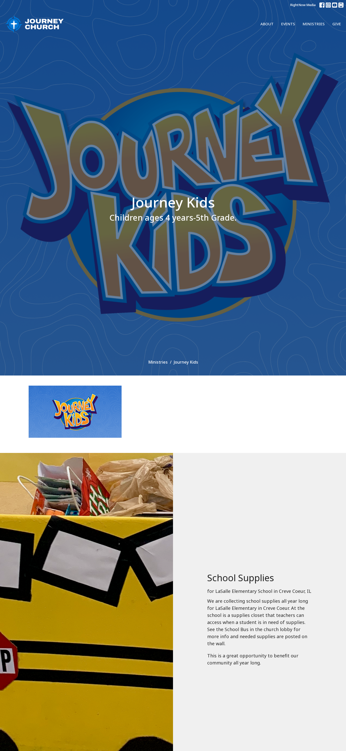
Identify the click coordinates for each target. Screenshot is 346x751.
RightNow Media (303, 5)
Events (288, 23)
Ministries (314, 23)
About (267, 23)
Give (336, 23)
